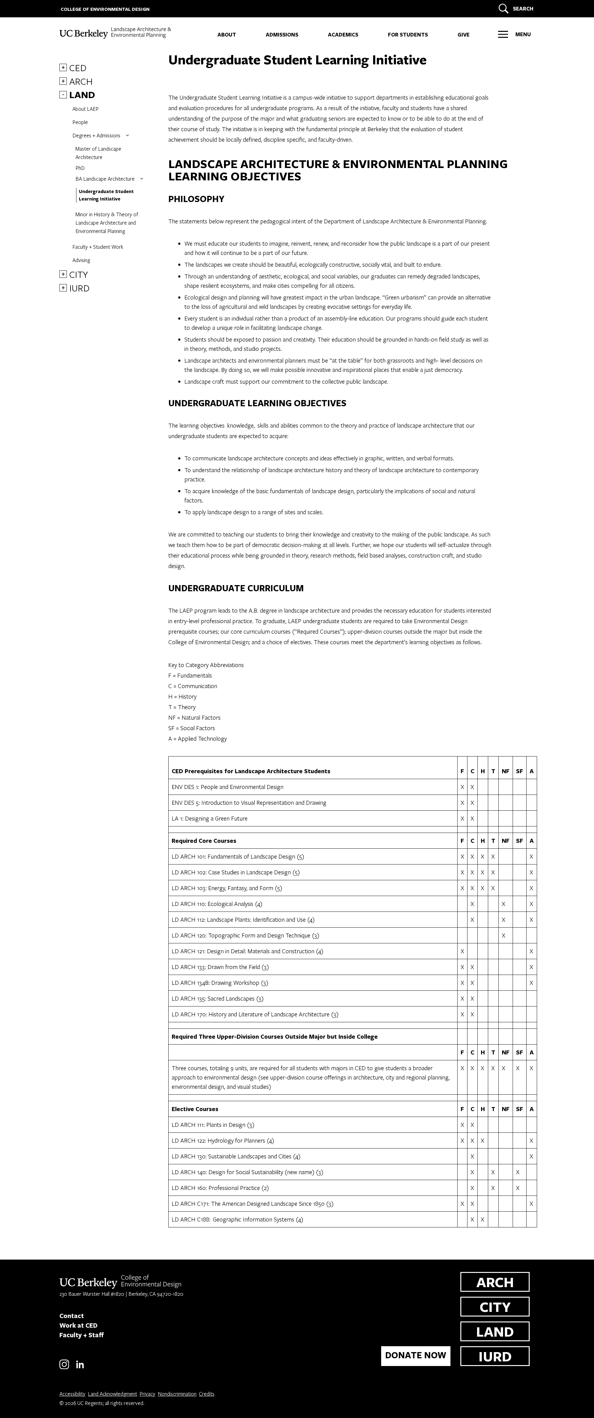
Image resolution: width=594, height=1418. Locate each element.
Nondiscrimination (177, 1393)
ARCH (81, 81)
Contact (71, 1315)
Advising (81, 260)
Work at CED (78, 1325)
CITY (78, 274)
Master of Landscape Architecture (98, 153)
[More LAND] (127, 135)
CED (78, 67)
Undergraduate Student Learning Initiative (106, 195)
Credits (206, 1393)
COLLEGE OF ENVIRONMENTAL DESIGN (105, 9)
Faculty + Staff (81, 1334)
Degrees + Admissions (96, 135)
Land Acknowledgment (112, 1393)
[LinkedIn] (80, 1368)
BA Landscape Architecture (105, 178)
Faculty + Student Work (97, 246)
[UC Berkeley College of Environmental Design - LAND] (116, 33)
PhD (80, 167)
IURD (79, 288)
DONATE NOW (415, 1355)
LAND (82, 94)
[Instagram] (64, 1368)
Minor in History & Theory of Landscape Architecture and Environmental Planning (106, 223)
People (80, 122)
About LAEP (85, 108)
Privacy (147, 1393)
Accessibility (72, 1393)
